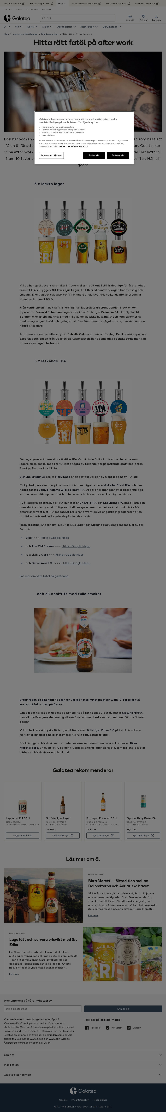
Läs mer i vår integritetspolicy (73, 146)
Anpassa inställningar (51, 155)
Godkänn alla (118, 155)
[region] (84, 137)
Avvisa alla (94, 155)
